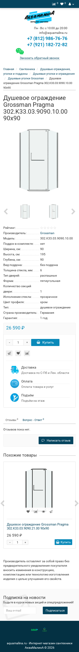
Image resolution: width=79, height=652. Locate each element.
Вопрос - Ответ (33, 420)
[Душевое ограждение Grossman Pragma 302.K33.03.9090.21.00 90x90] (39, 490)
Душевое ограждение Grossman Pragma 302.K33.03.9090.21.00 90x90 (37, 526)
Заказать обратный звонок (39, 58)
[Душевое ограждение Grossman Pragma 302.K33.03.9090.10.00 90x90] (39, 160)
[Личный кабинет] (71, 4)
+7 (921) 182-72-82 (46, 44)
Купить (48, 342)
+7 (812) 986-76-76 (47, 38)
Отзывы (11, 420)
